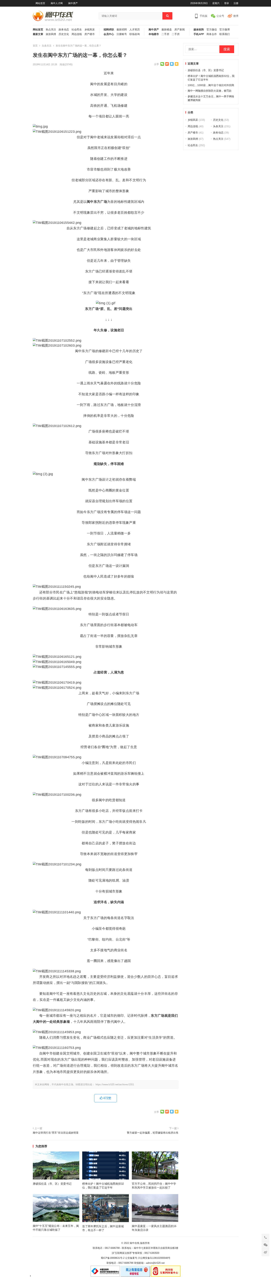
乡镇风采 (89, 29)
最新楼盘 (166, 29)
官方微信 (211, 29)
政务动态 (64, 29)
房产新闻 (179, 29)
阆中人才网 (57, 3)
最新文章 (38, 34)
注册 (236, 3)
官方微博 (224, 29)
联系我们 (224, 34)
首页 (35, 45)
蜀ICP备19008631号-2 (112, 1258)
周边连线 (77, 34)
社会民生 (77, 29)
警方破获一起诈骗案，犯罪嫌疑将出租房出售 (152, 1132)
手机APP (199, 34)
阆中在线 (134, 1243)
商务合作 (211, 34)
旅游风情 (51, 34)
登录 (226, 3)
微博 (235, 15)
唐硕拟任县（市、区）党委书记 (52, 1183)
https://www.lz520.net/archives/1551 (114, 1084)
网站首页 (40, 3)
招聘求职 (109, 29)
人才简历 (134, 29)
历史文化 (64, 34)
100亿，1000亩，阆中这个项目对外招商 (211, 85)
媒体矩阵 (199, 29)
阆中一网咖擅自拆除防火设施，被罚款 (210, 90)
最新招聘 (122, 29)
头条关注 (46, 45)
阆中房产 (73, 3)
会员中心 (109, 34)
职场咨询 (134, 34)
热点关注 (51, 29)
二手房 (165, 34)
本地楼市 (154, 34)
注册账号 (122, 34)
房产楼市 (89, 34)
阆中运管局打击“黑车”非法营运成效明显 (56, 1132)
